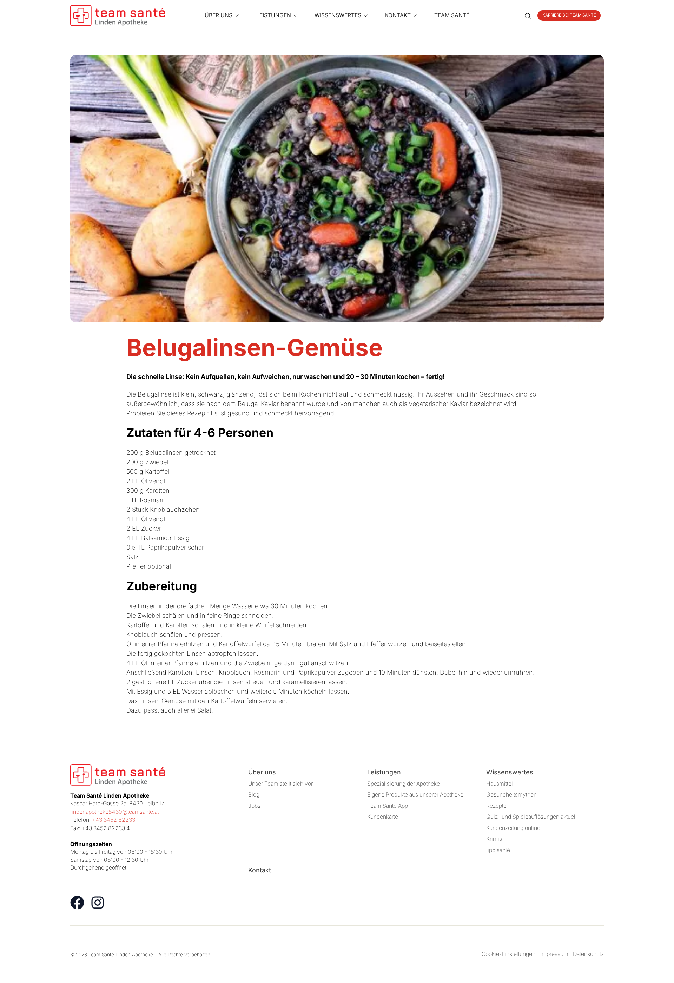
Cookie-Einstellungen (508, 954)
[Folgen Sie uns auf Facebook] (77, 903)
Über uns (262, 772)
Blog (253, 794)
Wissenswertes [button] (338, 15)
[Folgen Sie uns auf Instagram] (98, 903)
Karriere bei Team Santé (569, 15)
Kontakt (259, 870)
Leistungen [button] (273, 15)
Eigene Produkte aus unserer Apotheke (415, 794)
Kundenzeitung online (513, 828)
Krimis (494, 838)
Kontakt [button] (398, 15)
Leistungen (384, 772)
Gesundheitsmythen (511, 794)
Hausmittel (499, 783)
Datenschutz (588, 954)
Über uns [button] (218, 15)
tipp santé (498, 850)
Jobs (254, 805)
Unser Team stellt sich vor (280, 783)
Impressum (554, 954)
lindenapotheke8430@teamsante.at (114, 811)
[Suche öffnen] (528, 15)
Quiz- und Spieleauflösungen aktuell (531, 816)
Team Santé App (387, 805)
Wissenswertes (509, 772)
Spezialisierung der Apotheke (403, 783)
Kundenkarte (382, 816)
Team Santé (451, 15)
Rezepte (496, 805)
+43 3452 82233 (113, 820)
